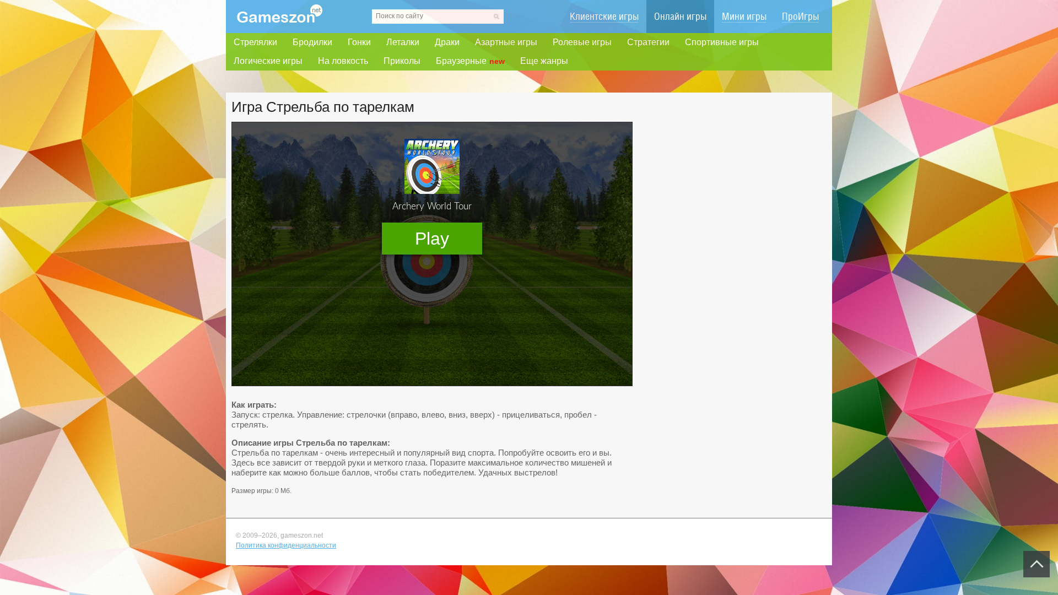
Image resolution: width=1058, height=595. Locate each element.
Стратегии (648, 42)
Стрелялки (255, 42)
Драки (447, 42)
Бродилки (312, 42)
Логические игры (268, 61)
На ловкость (343, 61)
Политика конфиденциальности (286, 545)
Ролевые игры (582, 42)
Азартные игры (506, 42)
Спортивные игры (722, 42)
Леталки (402, 42)
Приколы (402, 61)
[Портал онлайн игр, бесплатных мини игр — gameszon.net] (279, 20)
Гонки (359, 42)
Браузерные (470, 61)
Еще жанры (544, 61)
